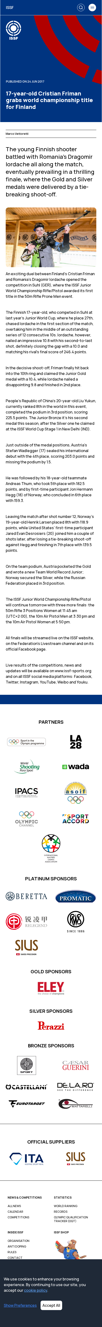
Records (60, 1212)
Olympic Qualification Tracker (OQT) (71, 1219)
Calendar (15, 1212)
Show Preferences (20, 1305)
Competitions (18, 1217)
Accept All (51, 1305)
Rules (12, 1252)
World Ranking (65, 1206)
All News (14, 1206)
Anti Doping (17, 1246)
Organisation (18, 1241)
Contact (15, 1258)
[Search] (81, 7)
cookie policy (35, 1290)
